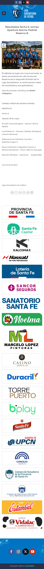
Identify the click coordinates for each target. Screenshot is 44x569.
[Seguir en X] (24, 2)
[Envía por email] (24, 193)
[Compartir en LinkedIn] (32, 193)
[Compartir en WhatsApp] (12, 193)
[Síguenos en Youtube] (27, 2)
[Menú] (4, 13)
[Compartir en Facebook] (16, 193)
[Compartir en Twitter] (20, 193)
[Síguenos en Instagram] (20, 2)
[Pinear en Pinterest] (28, 193)
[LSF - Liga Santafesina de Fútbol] (24, 13)
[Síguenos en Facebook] (16, 2)
